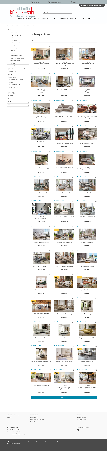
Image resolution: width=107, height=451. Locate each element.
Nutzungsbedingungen (34, 441)
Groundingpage (44, 441)
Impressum (9, 441)
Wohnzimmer (20, 25)
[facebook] (78, 430)
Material (10, 95)
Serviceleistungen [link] (81, 417)
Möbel (14, 25)
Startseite (9, 25)
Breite (10, 102)
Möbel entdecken (13, 66)
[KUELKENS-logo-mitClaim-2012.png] (24, 12)
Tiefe (9, 108)
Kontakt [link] (96, 5)
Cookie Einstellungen (54, 441)
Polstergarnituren (37, 25)
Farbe (10, 90)
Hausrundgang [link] (90, 5)
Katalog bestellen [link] (81, 420)
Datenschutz (16, 441)
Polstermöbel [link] (34, 417)
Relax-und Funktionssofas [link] (37, 420)
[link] (20, 19)
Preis (9, 99)
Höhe (9, 105)
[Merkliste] (100, 12)
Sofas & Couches (28, 25)
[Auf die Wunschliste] (50, 47)
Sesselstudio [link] (33, 422)
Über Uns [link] (101, 5)
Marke (10, 74)
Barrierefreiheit (24, 441)
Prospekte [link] (83, 5)
